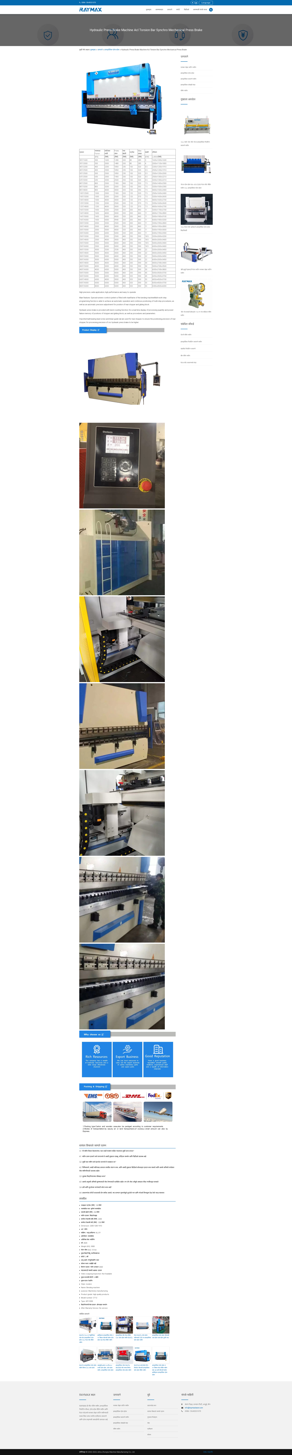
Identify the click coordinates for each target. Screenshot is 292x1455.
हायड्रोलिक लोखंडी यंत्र (188, 85)
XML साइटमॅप (208, 1452)
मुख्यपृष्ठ (148, 9)
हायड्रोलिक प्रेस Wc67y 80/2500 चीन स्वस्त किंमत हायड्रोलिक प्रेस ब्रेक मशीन (123, 1367)
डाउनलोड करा (151, 1406)
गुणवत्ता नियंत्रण (152, 1417)
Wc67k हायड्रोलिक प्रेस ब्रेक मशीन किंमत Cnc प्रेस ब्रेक (87, 1366)
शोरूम (149, 1435)
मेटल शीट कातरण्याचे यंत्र (188, 363)
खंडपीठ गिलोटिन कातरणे (188, 349)
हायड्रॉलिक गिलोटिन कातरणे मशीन (191, 342)
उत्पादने (169, 9)
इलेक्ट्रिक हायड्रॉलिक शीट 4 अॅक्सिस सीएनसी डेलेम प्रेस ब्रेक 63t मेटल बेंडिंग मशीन (105, 1337)
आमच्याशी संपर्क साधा (200, 9)
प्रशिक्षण (150, 1429)
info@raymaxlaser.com (194, 1408)
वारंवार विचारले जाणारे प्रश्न (155, 1411)
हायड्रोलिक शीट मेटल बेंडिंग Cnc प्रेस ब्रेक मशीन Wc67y (124, 1336)
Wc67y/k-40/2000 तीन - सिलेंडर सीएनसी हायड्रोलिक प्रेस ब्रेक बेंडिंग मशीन (141, 1367)
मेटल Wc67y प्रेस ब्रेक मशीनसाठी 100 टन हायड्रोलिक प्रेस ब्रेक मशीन (142, 1337)
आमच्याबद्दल (159, 9)
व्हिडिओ (186, 9)
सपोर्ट (178, 9)
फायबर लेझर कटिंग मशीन (188, 67)
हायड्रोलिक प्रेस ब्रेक (111, 50)
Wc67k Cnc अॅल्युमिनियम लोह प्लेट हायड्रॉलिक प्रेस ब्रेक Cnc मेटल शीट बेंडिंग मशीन (87, 1338)
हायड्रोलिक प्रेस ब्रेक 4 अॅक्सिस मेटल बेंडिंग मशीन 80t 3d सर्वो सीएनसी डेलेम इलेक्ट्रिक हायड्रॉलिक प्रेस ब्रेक (159, 1370)
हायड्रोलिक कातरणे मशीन (188, 79)
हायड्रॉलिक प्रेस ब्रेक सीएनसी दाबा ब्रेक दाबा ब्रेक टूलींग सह (160, 1336)
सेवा (148, 1423)
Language (205, 3)
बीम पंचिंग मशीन (185, 356)
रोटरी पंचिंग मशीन (186, 335)
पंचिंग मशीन (184, 91)
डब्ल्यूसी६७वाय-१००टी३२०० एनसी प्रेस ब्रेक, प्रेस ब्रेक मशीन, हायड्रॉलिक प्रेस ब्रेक (105, 1367)
